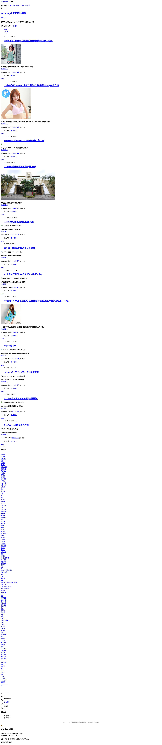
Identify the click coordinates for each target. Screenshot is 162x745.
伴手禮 (3, 491)
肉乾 (2, 495)
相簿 (5, 29)
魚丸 (2, 497)
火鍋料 (3, 501)
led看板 (3, 628)
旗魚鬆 (3, 487)
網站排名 (3, 592)
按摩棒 (3, 644)
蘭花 (2, 568)
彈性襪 (3, 630)
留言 (17, 72)
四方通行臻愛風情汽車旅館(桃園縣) (20, 167)
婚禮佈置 (3, 600)
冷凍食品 (3, 505)
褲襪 (2, 632)
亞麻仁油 (3, 546)
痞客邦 (14, 72)
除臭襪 (3, 463)
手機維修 (3, 650)
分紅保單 (3, 560)
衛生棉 (3, 652)
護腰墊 (3, 578)
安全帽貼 (3, 471)
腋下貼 (3, 475)
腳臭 (2, 461)
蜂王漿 (3, 548)
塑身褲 (3, 678)
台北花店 (3, 604)
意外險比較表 (5, 558)
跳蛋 (2, 646)
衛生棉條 (3, 654)
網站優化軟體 (5, 588)
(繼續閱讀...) (4, 69)
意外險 (3, 556)
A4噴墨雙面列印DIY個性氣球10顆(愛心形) (23, 274)
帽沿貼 (3, 457)
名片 (5, 33)
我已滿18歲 (4, 742)
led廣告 (3, 624)
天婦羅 (3, 499)
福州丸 (3, 503)
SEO (2, 594)
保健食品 (3, 544)
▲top (2, 78)
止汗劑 (3, 477)
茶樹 (2, 668)
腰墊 (2, 576)
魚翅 (2, 507)
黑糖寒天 (3, 584)
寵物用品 (14, 75)
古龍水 (3, 672)
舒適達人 (3, 656)
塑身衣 (3, 676)
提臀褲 (3, 682)
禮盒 (2, 489)
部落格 (6, 31)
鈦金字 (3, 626)
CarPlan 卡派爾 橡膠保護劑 (16, 425)
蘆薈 (2, 664)
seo (1, 660)
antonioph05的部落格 (13, 13)
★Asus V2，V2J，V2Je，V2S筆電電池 (21, 372)
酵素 (2, 554)
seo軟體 (3, 590)
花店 (2, 596)
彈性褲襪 (3, 634)
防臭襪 (3, 465)
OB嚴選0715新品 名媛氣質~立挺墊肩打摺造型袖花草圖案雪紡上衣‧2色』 (37, 301)
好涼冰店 (3, 469)
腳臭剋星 (3, 459)
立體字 (3, 614)
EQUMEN (4, 680)
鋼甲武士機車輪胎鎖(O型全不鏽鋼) (19, 248)
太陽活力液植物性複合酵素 (9, 582)
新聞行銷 (3, 662)
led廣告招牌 (4, 620)
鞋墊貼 (3, 481)
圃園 (2, 674)
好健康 (3, 542)
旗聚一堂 (3, 485)
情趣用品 (3, 642)
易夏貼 (3, 473)
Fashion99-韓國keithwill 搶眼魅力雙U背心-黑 (24, 140)
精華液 (3, 666)
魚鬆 (2, 493)
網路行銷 (3, 658)
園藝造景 (3, 562)
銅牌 (2, 616)
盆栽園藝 (3, 564)
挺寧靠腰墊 (4, 572)
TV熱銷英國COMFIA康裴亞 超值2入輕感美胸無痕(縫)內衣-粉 (31, 85)
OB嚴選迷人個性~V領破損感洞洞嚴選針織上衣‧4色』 (28, 41)
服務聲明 (97, 722)
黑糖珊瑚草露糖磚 (6, 586)
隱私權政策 (90, 722)
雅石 (2, 566)
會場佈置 (3, 602)
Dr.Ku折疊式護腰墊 (6, 570)
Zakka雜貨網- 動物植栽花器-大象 (19, 222)
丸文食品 (3, 483)
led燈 (2, 622)
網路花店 (3, 598)
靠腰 (2, 574)
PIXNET (68, 722)
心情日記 (14, 26)
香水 (2, 670)
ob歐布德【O (10, 346)
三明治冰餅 (4, 467)
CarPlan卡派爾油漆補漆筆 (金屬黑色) (21, 398)
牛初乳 (3, 550)
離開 (10, 742)
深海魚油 (3, 552)
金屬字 (3, 618)
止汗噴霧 (3, 479)
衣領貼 (3, 455)
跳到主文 (3, 17)
